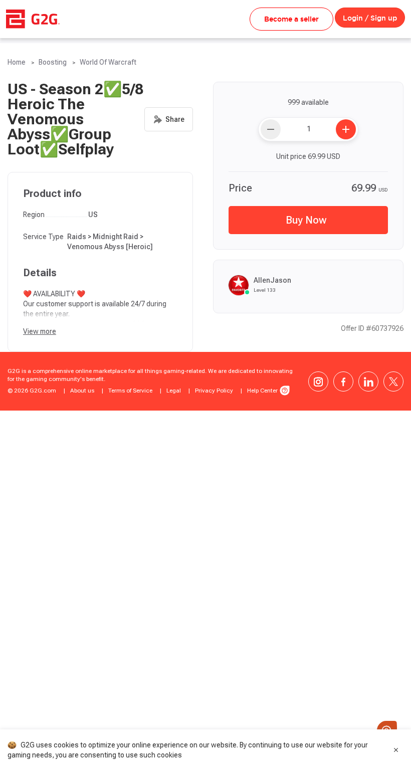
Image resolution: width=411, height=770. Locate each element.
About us (82, 390)
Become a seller (291, 19)
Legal (173, 390)
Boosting (53, 62)
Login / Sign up (370, 18)
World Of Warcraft (108, 62)
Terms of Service (130, 390)
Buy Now (306, 220)
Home (17, 62)
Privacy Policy (214, 390)
